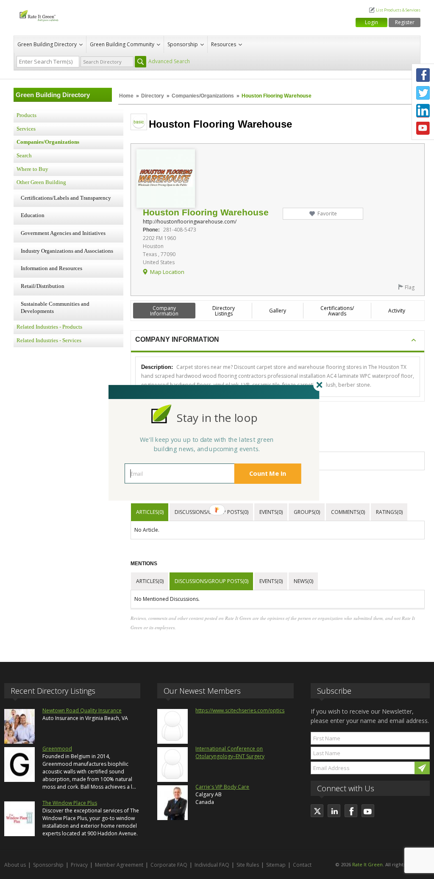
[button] (217, 417)
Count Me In (268, 473)
